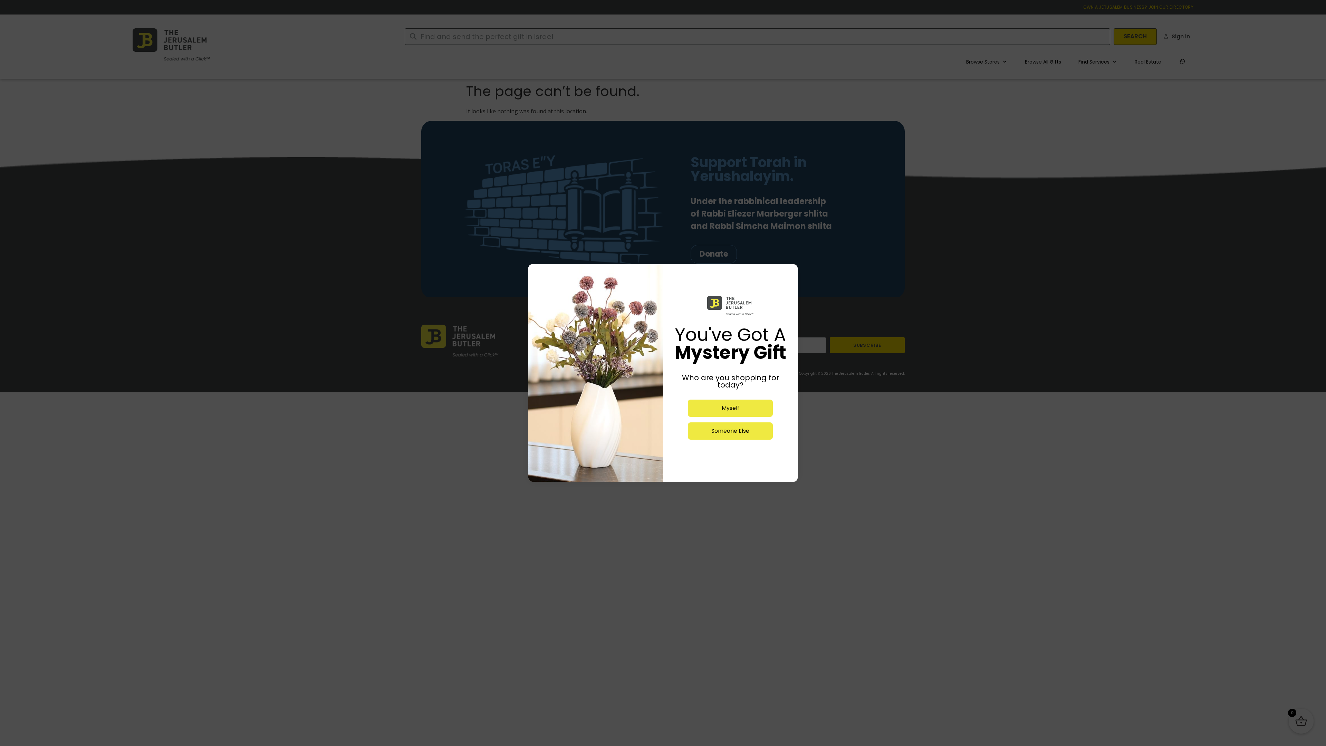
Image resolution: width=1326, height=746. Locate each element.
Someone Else (730, 431)
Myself (730, 408)
